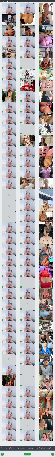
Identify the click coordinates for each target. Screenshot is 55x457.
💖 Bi (49, 447)
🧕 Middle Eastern (16, 447)
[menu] (2, 454)
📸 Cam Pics (44, 448)
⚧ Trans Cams (10, 448)
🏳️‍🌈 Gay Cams (5, 448)
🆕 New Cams (52, 447)
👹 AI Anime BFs (36, 448)
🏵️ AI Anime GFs (28, 448)
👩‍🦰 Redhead (34, 447)
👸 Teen (24, 447)
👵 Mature (21, 447)
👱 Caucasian (11, 447)
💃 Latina (8, 447)
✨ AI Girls (23, 448)
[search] (52, 454)
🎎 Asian (2, 447)
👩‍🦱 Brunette (30, 447)
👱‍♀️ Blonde (27, 447)
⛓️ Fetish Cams (20, 448)
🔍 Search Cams (49, 448)
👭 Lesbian (46, 447)
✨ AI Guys (31, 448)
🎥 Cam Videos (41, 448)
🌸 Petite (40, 447)
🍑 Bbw (37, 447)
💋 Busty (43, 447)
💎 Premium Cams (14, 448)
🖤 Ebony (5, 447)
